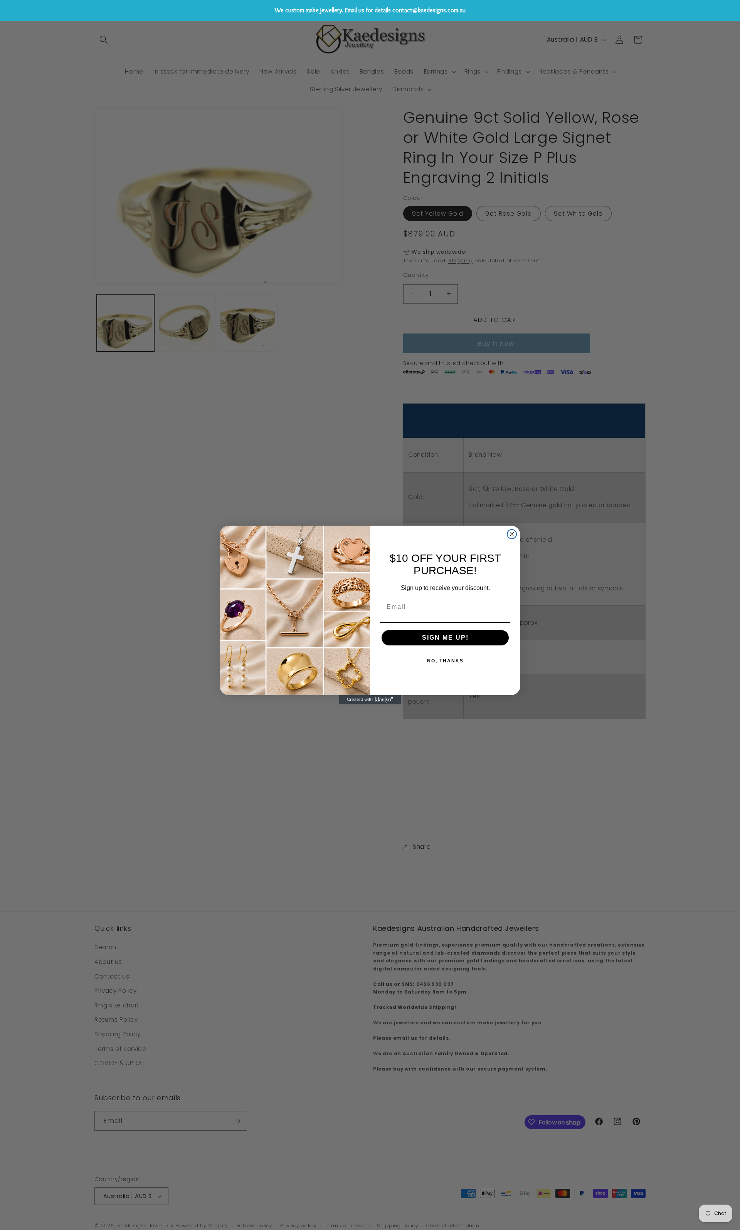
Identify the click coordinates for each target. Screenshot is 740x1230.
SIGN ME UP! (445, 637)
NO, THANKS (445, 661)
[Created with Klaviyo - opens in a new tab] (370, 699)
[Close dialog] (511, 534)
